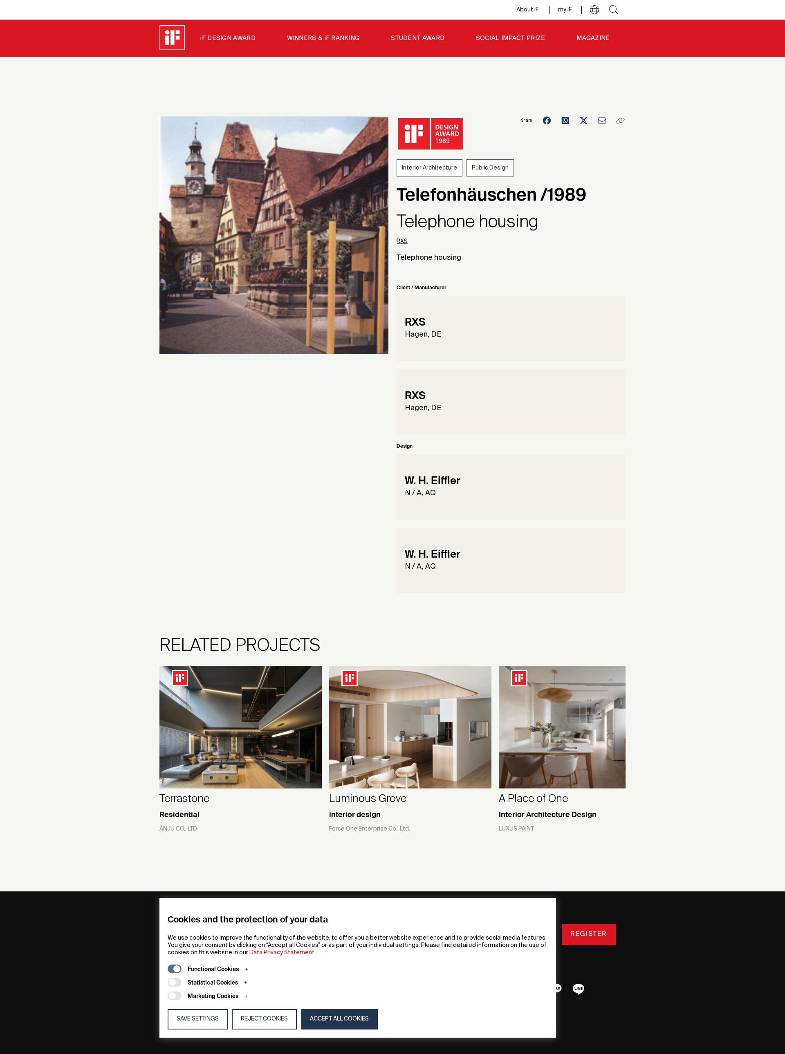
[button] (594, 10)
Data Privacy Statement (281, 953)
